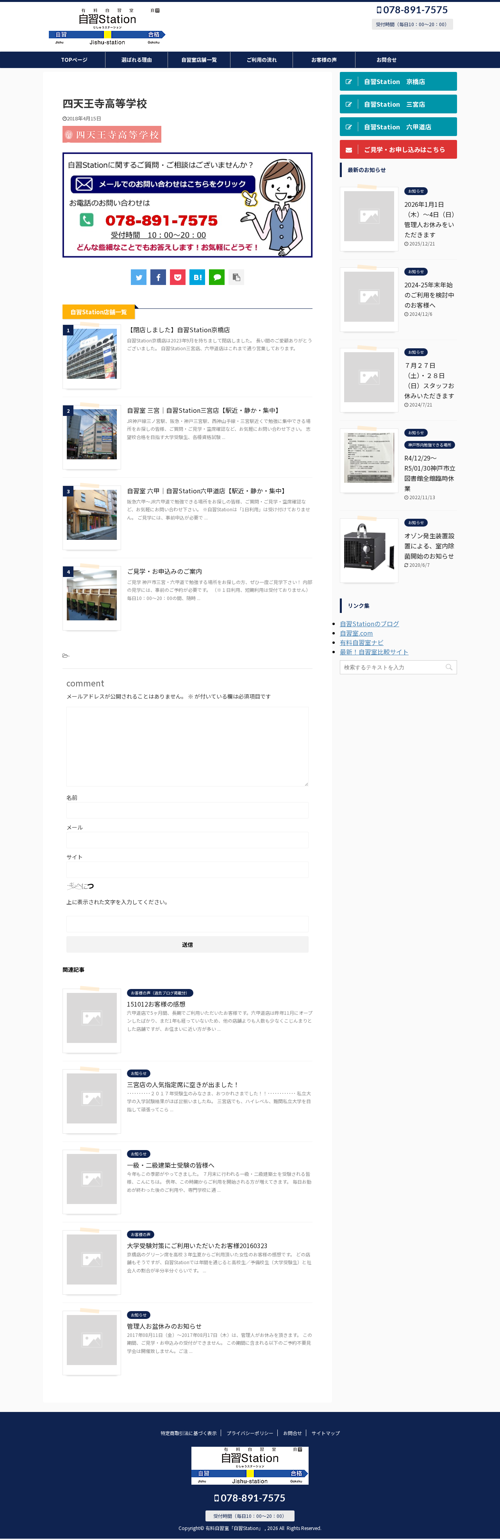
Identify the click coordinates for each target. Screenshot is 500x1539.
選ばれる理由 (136, 59)
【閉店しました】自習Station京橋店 (178, 329)
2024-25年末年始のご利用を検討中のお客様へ (429, 295)
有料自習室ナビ (362, 642)
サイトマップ (326, 1433)
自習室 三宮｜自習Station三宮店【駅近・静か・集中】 (204, 410)
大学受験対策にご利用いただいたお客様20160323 (197, 1245)
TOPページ (74, 59)
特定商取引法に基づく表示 (189, 1433)
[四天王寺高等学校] (197, 277)
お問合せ (387, 59)
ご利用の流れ (261, 59)
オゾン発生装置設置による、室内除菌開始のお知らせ (429, 546)
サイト (74, 857)
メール (74, 827)
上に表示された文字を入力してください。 (118, 902)
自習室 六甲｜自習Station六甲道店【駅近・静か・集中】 (207, 490)
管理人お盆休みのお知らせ (164, 1326)
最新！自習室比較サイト (374, 651)
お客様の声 (324, 59)
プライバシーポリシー (250, 1433)
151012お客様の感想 (156, 1004)
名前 (71, 797)
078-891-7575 (414, 9)
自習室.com (356, 633)
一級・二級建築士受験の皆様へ (170, 1165)
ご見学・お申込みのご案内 (164, 571)
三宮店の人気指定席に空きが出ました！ (183, 1084)
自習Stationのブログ (369, 623)
